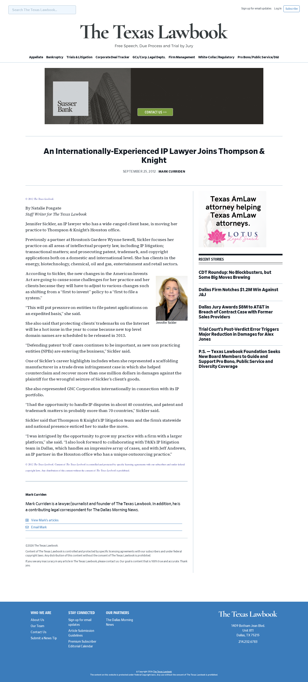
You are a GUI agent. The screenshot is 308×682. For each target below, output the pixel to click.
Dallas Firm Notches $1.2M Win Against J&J (238, 292)
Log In (278, 8)
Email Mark (38, 527)
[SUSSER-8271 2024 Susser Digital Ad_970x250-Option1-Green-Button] (154, 123)
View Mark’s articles (44, 520)
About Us (37, 620)
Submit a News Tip (44, 638)
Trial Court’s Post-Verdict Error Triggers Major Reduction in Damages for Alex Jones (239, 334)
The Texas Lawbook (154, 35)
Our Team (37, 626)
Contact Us (38, 632)
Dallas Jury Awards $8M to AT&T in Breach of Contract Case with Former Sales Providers (236, 312)
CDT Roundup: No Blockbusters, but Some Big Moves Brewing (235, 275)
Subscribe (291, 8)
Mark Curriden (35, 494)
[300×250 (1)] (232, 246)
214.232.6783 (248, 642)
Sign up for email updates (256, 8)
